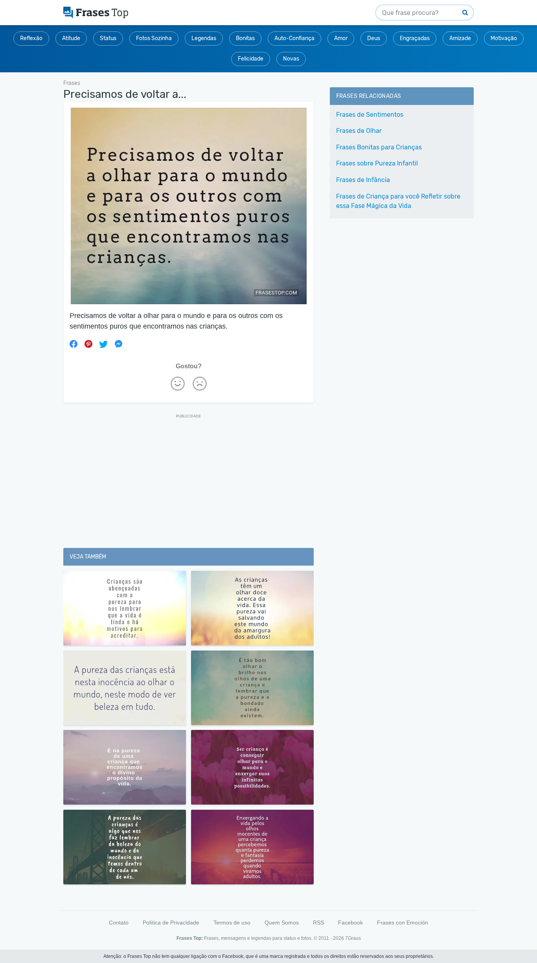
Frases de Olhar (359, 130)
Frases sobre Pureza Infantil (377, 163)
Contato (119, 922)
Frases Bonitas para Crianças (379, 147)
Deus (373, 38)
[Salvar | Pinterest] (88, 344)
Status (108, 38)
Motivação (504, 38)
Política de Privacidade (171, 922)
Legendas (203, 38)
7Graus (353, 938)
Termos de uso (231, 922)
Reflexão (31, 38)
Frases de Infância (363, 180)
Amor (341, 38)
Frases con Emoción (402, 922)
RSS (318, 922)
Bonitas (245, 38)
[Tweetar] (103, 344)
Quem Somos (282, 922)
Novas (291, 58)
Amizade (460, 38)
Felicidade (250, 58)
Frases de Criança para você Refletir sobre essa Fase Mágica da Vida (398, 201)
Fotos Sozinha (154, 38)
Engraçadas (415, 38)
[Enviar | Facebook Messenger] (118, 344)
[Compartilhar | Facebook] (73, 344)
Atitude (71, 38)
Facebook (350, 922)
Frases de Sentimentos (369, 114)
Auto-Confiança (294, 38)
